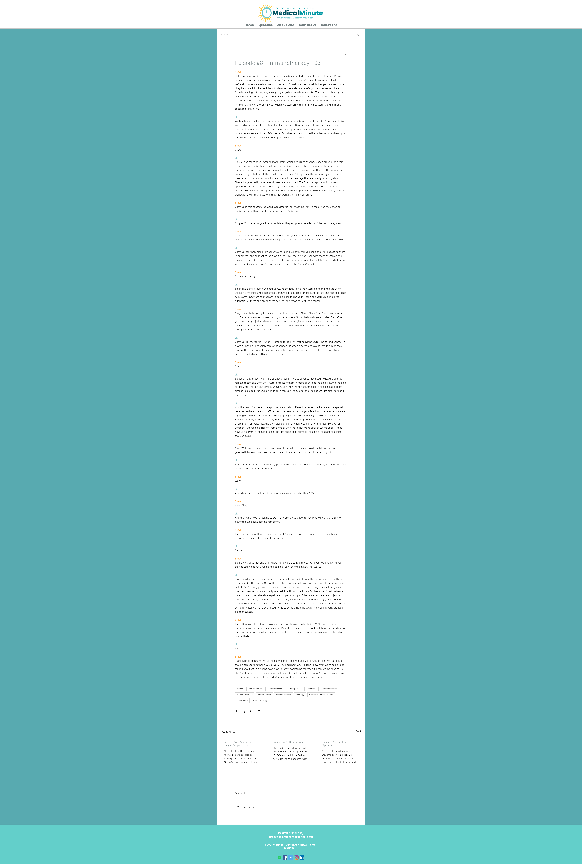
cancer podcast (294, 689)
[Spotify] (279, 857)
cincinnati (310, 689)
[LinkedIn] (302, 857)
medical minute (255, 689)
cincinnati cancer (245, 694)
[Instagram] (296, 857)
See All (359, 731)
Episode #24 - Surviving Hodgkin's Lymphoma (237, 744)
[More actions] (345, 55)
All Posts (224, 34)
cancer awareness (328, 689)
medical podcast (283, 694)
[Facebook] (285, 857)
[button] (358, 35)
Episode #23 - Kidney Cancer (289, 742)
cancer (240, 689)
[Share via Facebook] (236, 711)
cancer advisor (264, 694)
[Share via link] (258, 711)
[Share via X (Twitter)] (243, 711)
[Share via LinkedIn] (251, 711)
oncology (300, 694)
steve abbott (242, 700)
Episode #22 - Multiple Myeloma (335, 744)
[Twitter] (290, 857)
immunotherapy (260, 700)
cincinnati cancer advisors (321, 694)
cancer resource (274, 689)
